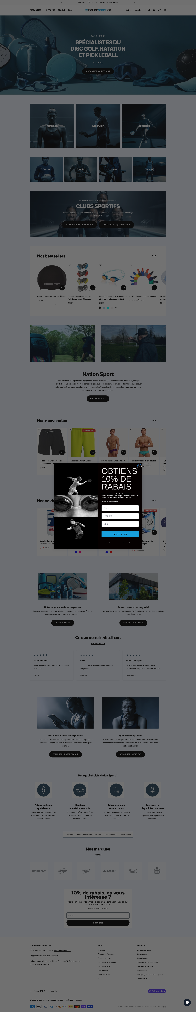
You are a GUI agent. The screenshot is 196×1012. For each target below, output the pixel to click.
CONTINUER (120, 534)
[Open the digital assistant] (187, 1002)
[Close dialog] (139, 466)
